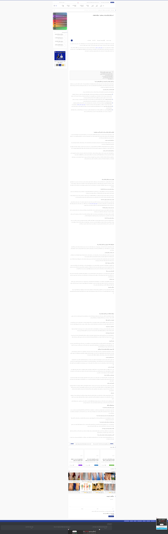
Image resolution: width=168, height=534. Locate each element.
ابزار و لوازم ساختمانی (81, 5)
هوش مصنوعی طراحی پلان (93, 203)
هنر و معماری (92, 5)
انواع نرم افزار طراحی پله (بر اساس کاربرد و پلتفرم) (106, 74)
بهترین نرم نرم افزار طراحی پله (108, 75)
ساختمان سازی (87, 5)
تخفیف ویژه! (161, 528)
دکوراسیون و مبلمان (74, 5)
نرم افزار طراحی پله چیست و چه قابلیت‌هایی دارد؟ (106, 73)
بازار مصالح (97, 5)
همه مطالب (103, 10)
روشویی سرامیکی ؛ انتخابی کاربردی (58, 41)
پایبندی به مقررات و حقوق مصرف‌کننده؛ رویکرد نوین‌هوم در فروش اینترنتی (83, 444)
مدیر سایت (107, 40)
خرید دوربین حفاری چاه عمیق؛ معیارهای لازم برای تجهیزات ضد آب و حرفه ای (58, 37)
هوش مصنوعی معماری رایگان (81, 104)
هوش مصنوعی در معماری (98, 47)
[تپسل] (68, 529)
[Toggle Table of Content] (112, 72)
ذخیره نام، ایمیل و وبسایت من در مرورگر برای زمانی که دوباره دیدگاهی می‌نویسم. (102, 511)
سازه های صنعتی (68, 5)
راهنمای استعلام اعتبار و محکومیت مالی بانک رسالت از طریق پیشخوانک (58, 44)
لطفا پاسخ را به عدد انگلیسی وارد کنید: (108, 513)
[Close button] (166, 518)
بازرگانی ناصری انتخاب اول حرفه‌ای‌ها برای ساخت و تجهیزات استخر (88, 2)
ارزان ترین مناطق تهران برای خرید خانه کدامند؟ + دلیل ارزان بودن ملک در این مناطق (101, 444)
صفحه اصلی (112, 10)
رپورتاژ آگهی (63, 5)
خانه (103, 5)
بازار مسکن (101, 5)
